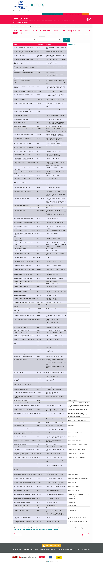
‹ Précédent (17, 535)
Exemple (48, 44)
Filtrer (66, 39)
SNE (49, 561)
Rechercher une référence (52, 14)
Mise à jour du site (28, 549)
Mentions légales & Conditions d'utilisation (45, 549)
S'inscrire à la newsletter (52, 546)
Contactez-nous (86, 549)
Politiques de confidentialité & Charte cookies (68, 549)
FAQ (86, 14)
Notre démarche (17, 549)
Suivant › (86, 535)
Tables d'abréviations (38, 26)
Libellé (15, 37)
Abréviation (41, 37)
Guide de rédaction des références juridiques (22, 26)
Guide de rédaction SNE (72, 14)
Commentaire (71, 44)
